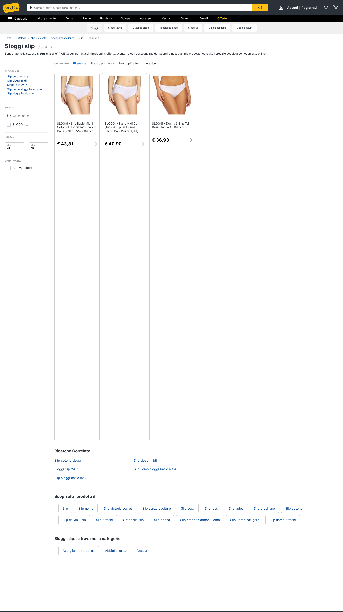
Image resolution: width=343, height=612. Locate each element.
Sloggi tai (193, 27)
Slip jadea (236, 508)
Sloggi (94, 28)
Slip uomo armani (283, 520)
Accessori (146, 18)
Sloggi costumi (244, 27)
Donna (69, 18)
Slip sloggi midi (17, 80)
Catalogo (21, 37)
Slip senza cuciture (156, 508)
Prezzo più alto (128, 63)
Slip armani (104, 520)
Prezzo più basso (102, 63)
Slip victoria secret (118, 508)
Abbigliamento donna (62, 37)
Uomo (87, 18)
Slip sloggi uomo (217, 27)
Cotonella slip (133, 520)
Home (8, 37)
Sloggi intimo (115, 27)
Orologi (185, 18)
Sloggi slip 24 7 (17, 84)
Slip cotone (293, 508)
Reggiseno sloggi (168, 27)
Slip (81, 37)
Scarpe (125, 18)
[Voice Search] (30, 8)
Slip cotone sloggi (18, 76)
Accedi (292, 8)
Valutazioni (149, 63)
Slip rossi (212, 508)
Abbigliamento (46, 18)
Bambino (106, 18)
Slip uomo (85, 508)
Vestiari (166, 18)
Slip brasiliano (264, 508)
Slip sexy (188, 508)
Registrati (309, 8)
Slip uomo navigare (244, 520)
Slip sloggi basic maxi (21, 93)
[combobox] (139, 7)
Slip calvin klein (74, 520)
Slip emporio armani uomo (200, 520)
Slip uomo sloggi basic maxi (25, 89)
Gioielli (204, 18)
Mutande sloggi (140, 27)
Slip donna (162, 520)
